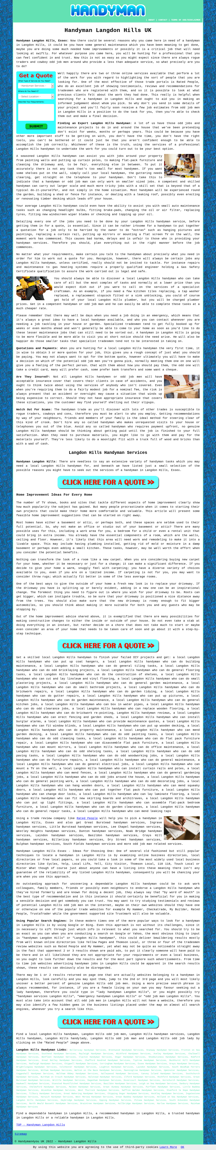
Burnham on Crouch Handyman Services (63, 1077)
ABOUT (151, 20)
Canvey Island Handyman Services (162, 1073)
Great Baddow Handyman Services (135, 1097)
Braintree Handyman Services (97, 1103)
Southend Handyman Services (59, 1053)
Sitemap (21, 1134)
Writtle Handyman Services (68, 1080)
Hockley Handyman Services (167, 1093)
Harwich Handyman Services (57, 1097)
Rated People (87, 818)
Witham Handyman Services (56, 1070)
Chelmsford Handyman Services (47, 1087)
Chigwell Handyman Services (80, 1063)
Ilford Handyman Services (139, 1077)
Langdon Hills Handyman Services (37, 1100)
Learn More (168, 1147)
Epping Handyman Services (115, 1100)
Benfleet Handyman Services (59, 1057)
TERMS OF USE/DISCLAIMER (185, 20)
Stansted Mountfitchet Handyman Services (76, 1083)
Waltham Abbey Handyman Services (77, 1073)
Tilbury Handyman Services (45, 1093)
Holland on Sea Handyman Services (177, 1097)
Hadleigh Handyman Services (45, 1063)
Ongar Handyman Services (130, 1057)
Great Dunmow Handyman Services (123, 1087)
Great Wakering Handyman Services (84, 1093)
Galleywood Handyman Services (119, 1073)
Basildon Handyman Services (120, 1083)
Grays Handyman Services (183, 1063)
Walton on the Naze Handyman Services (97, 1070)
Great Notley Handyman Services (62, 1060)
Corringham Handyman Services (117, 1063)
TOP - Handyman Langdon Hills (40, 1124)
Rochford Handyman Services (174, 1077)
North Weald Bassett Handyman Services (53, 1103)
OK (182, 1147)
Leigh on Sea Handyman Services (158, 1083)
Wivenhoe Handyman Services (58, 1090)
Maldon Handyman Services (84, 1087)
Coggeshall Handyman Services (34, 1073)
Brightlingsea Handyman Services (36, 1067)
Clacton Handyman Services (95, 1057)
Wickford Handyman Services (133, 1053)
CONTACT (162, 20)
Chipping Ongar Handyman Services (128, 1093)
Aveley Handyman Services (169, 1053)
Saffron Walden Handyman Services (143, 1090)
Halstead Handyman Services (104, 1077)
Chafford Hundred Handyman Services (107, 1060)
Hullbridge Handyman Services (136, 1103)
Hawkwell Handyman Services (32, 1083)
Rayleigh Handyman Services (96, 1053)
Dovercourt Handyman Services (142, 1080)
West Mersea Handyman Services (94, 1097)
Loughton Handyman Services (116, 1067)
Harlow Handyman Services (172, 1103)
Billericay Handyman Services (88, 1050)
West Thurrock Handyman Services (98, 1090)
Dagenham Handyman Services (104, 1080)
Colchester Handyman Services (78, 1067)
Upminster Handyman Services (181, 1070)
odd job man (142, 844)
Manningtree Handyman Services (142, 1070)
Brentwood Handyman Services (126, 1050)
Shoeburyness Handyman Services (168, 1057)
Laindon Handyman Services (152, 1067)
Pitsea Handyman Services (150, 1100)
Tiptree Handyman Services (149, 1060)
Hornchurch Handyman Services (180, 1080)
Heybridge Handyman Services (78, 1100)
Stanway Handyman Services (162, 1050)
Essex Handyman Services (152, 1063)
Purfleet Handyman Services (163, 1087)
